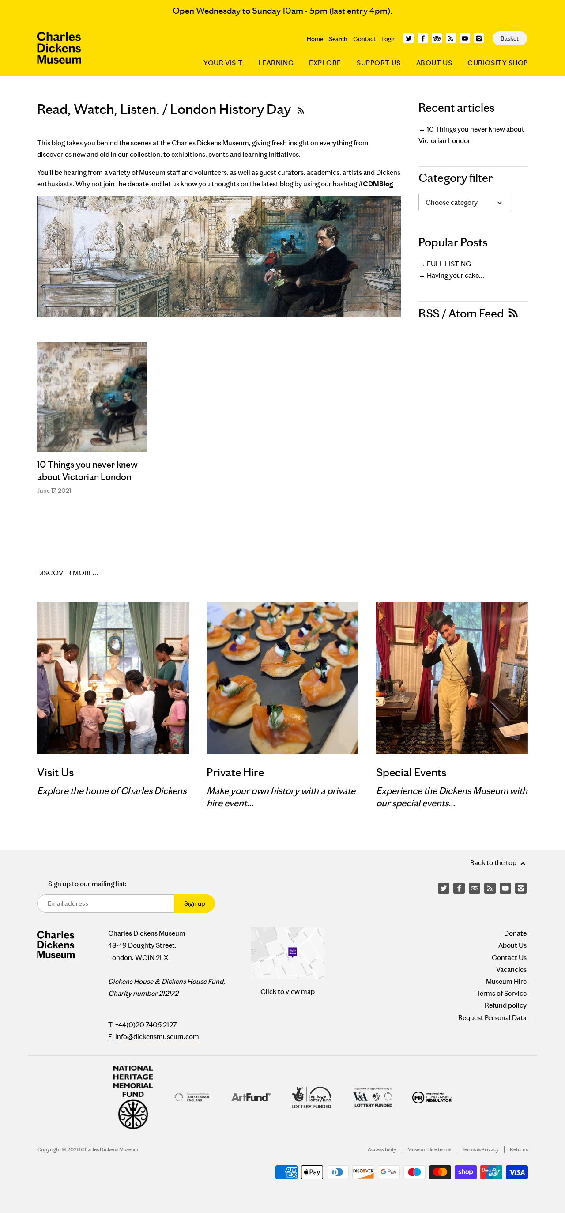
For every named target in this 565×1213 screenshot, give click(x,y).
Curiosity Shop (497, 63)
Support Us (379, 63)
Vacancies (511, 969)
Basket (510, 38)
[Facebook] (423, 38)
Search (338, 39)
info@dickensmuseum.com (157, 1036)
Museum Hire (506, 981)
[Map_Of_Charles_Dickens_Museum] (287, 953)
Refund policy (506, 1005)
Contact (364, 39)
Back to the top (494, 862)
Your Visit (223, 63)
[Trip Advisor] (437, 38)
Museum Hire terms (429, 1149)
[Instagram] (479, 38)
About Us (434, 63)
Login (388, 39)
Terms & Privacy (480, 1149)
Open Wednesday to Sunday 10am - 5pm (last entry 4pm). (282, 10)
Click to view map (287, 991)
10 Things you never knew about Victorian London (87, 471)
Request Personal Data (492, 1017)
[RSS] (451, 38)
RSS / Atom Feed (462, 313)
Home (315, 39)
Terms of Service (501, 993)
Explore (325, 63)
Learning (276, 63)
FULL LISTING (449, 264)
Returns (519, 1149)
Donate (515, 933)
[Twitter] (408, 38)
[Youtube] (465, 38)
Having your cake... (455, 275)
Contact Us (509, 957)
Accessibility (382, 1149)
